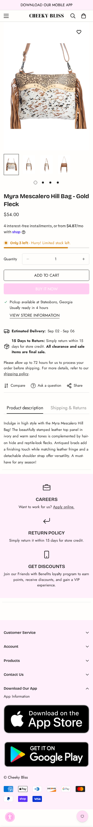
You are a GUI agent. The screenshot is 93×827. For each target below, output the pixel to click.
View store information (35, 315)
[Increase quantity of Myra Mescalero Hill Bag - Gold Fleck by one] (83, 259)
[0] (83, 16)
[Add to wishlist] (78, 32)
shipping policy (16, 373)
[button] (10, 817)
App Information (17, 696)
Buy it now (46, 289)
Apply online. (63, 507)
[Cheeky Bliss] (46, 16)
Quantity (10, 259)
